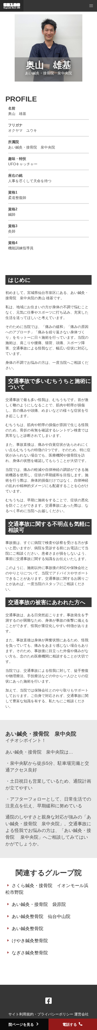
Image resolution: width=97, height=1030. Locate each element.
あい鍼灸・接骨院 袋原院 (39, 904)
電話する (70, 1024)
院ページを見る (22, 1024)
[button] (91, 6)
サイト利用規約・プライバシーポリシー (41, 1014)
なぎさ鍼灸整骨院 (30, 952)
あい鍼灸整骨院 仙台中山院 (41, 916)
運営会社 (81, 1014)
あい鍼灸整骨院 (27, 928)
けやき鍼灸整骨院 (30, 940)
